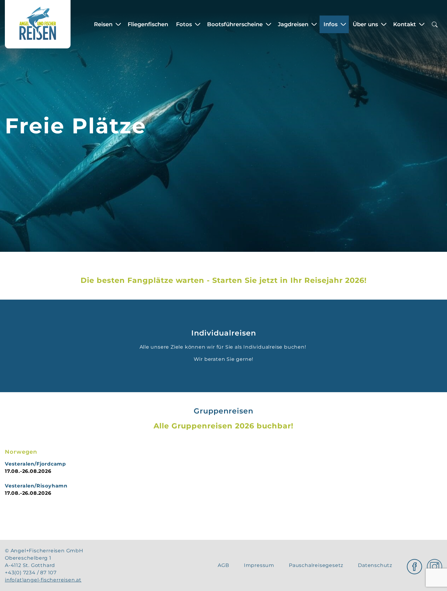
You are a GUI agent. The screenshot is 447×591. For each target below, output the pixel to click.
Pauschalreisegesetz (316, 565)
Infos (331, 24)
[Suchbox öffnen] (434, 24)
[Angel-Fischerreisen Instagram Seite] (434, 565)
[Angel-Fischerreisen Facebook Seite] (414, 565)
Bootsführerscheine (235, 24)
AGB (223, 565)
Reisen (103, 24)
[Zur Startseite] (38, 24)
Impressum (259, 565)
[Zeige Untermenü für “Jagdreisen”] (314, 24)
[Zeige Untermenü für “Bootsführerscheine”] (268, 24)
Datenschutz (375, 565)
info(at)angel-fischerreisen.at (43, 580)
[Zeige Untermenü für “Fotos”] (197, 24)
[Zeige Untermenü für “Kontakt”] (421, 24)
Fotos (184, 24)
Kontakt (404, 24)
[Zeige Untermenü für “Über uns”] (383, 24)
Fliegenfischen (148, 24)
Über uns (365, 24)
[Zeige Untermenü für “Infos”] (343, 24)
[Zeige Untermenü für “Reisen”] (118, 24)
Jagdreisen (293, 24)
